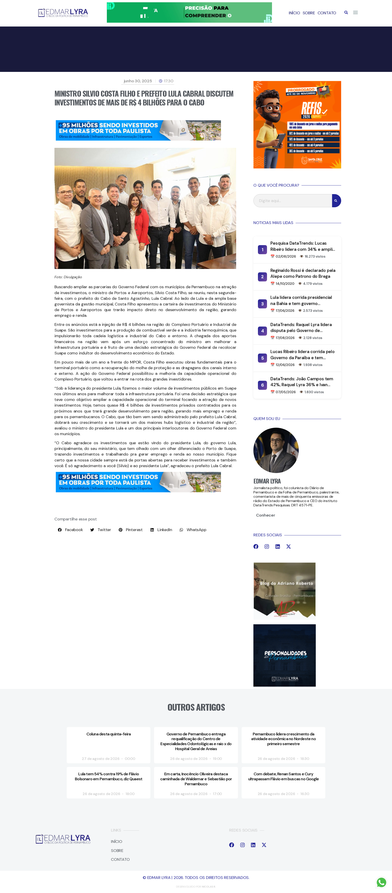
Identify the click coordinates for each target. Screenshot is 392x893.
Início (294, 13)
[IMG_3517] (297, 167)
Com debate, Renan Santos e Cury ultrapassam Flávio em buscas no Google (283, 776)
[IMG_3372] (138, 139)
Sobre (309, 13)
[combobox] (292, 200)
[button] (346, 12)
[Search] (336, 200)
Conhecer (265, 515)
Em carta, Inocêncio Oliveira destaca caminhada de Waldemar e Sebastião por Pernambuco (196, 778)
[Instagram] (266, 546)
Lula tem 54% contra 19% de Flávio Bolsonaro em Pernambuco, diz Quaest (108, 776)
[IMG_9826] (189, 21)
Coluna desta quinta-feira (108, 734)
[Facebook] (255, 546)
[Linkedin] (277, 546)
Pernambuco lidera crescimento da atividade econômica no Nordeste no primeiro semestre (283, 739)
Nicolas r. (209, 886)
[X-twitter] (288, 546)
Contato (327, 13)
